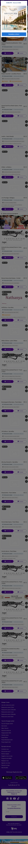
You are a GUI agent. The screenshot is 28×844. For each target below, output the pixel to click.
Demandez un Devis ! (14, 34)
